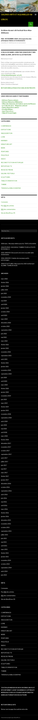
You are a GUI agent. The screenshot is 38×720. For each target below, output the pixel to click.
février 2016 (5, 513)
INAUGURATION (6, 133)
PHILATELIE (5, 155)
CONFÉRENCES (6, 126)
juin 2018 (4, 425)
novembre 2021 (6, 352)
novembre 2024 (6, 297)
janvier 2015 (5, 556)
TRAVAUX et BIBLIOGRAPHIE (11, 188)
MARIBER (4, 140)
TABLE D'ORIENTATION (9, 181)
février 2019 (5, 407)
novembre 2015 (6, 524)
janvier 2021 (5, 366)
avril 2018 (4, 432)
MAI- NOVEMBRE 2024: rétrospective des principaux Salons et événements (16, 39)
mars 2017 (4, 472)
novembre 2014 (6, 560)
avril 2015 (4, 546)
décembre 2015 (6, 520)
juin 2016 (4, 498)
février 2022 (5, 344)
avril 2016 (4, 505)
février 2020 (5, 388)
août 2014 (4, 571)
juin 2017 (4, 465)
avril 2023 (4, 315)
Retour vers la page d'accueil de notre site (14, 709)
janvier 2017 (5, 480)
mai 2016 (4, 502)
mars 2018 (4, 436)
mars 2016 (4, 509)
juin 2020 (4, 377)
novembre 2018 (6, 414)
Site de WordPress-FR (8, 213)
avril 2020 (4, 381)
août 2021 (4, 359)
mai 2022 (4, 337)
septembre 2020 (6, 374)
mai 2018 (4, 429)
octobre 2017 (5, 450)
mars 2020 (4, 385)
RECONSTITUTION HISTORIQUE (12, 162)
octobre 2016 (5, 487)
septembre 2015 (6, 531)
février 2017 (5, 476)
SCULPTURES (5, 177)
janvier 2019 (5, 410)
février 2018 (5, 439)
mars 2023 (4, 319)
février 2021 (5, 363)
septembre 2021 (6, 355)
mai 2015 (4, 542)
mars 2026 (4, 279)
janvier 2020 (5, 392)
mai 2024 (4, 301)
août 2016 (4, 494)
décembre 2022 (6, 322)
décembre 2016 (6, 483)
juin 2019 (4, 399)
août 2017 (4, 458)
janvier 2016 (5, 516)
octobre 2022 (5, 326)
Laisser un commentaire (19, 43)
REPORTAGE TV (6, 166)
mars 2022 (4, 341)
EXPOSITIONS (6, 129)
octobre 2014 (5, 564)
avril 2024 (4, 304)
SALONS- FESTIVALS (8, 173)
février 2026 (5, 282)
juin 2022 (4, 333)
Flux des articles (7, 205)
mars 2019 (4, 403)
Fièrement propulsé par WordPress (10, 717)
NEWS (3, 148)
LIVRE (3, 137)
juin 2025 (4, 293)
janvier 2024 (5, 308)
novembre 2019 (6, 396)
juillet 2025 (4, 290)
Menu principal (35, 14)
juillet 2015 (4, 535)
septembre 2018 (6, 418)
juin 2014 (4, 575)
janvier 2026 (5, 286)
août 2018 (4, 421)
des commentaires (8, 209)
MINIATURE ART (6, 144)
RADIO (3, 159)
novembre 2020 (6, 370)
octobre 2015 (5, 527)
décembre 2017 (6, 443)
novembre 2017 (6, 447)
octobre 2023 (5, 312)
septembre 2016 (6, 491)
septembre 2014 (6, 567)
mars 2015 (4, 549)
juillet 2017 (4, 461)
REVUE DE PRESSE (7, 170)
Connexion (4, 202)
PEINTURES (5, 151)
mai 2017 (4, 469)
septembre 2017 (6, 454)
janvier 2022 (5, 348)
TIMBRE (3, 184)
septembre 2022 (6, 330)
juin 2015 (4, 538)
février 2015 (5, 553)
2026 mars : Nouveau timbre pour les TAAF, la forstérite (18, 243)
